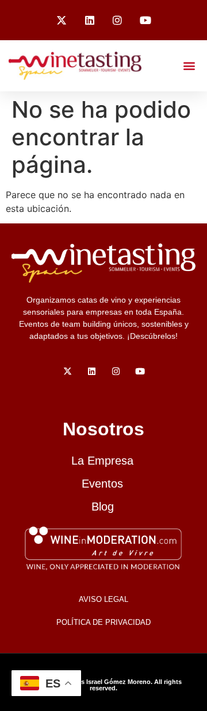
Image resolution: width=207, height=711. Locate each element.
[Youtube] (145, 20)
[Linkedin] (89, 20)
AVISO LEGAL (103, 599)
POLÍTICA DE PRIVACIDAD (103, 622)
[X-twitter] (61, 20)
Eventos (102, 483)
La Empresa (102, 460)
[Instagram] (117, 20)
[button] (188, 65)
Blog (102, 506)
